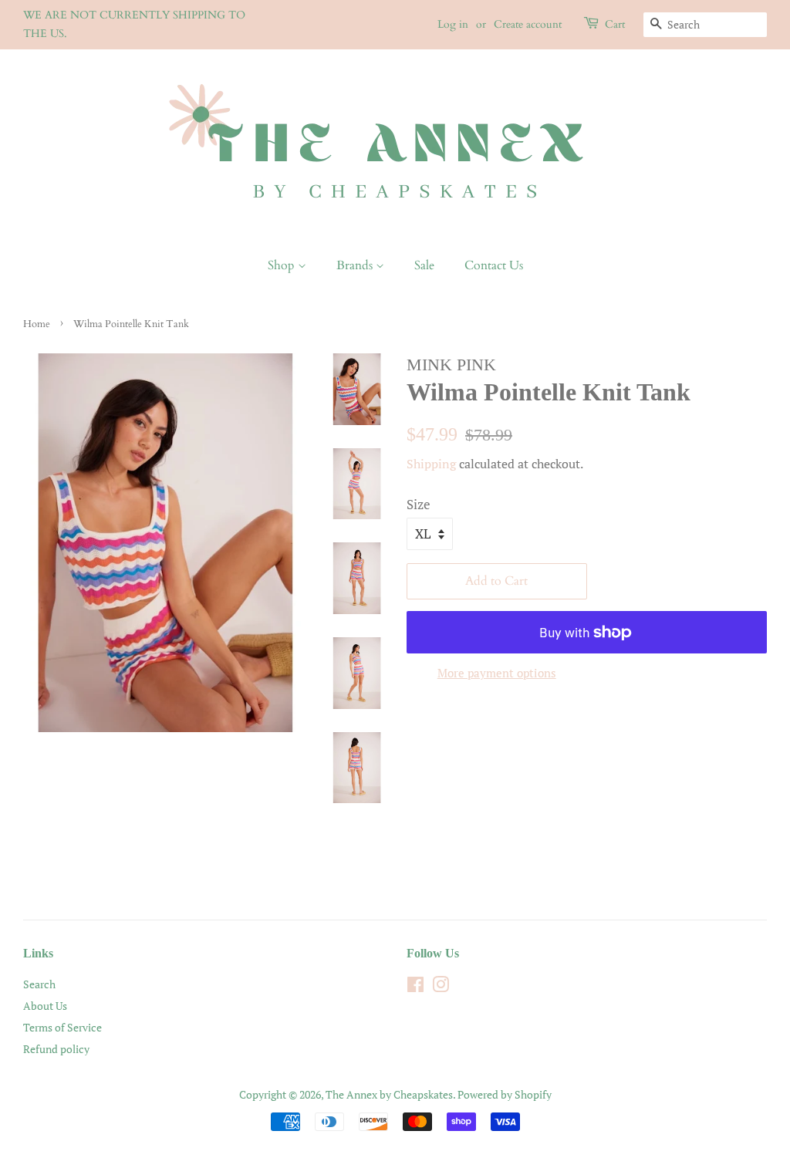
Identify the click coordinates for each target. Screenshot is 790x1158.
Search (39, 984)
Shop (283, 265)
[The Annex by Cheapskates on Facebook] (415, 987)
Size (418, 504)
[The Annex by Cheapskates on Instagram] (440, 987)
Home (36, 324)
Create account (528, 24)
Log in (452, 24)
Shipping (431, 463)
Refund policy (56, 1049)
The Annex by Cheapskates (389, 1094)
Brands (356, 265)
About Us (45, 1005)
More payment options (496, 672)
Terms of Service (62, 1027)
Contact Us (493, 265)
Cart (615, 24)
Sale (424, 265)
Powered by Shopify (504, 1094)
